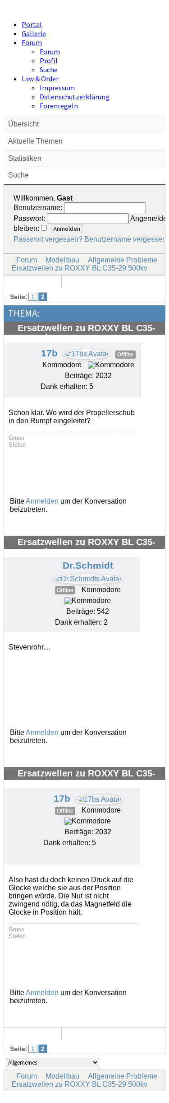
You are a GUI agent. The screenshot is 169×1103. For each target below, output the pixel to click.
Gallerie (34, 33)
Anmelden (42, 501)
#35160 (149, 793)
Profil (49, 60)
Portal (32, 24)
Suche (49, 69)
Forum (32, 42)
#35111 (150, 347)
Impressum (57, 87)
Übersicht (23, 124)
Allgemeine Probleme (122, 260)
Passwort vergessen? (48, 239)
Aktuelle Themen (35, 141)
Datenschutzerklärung (75, 96)
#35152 (149, 562)
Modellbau (62, 260)
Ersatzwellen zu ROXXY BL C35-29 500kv (79, 268)
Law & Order (40, 78)
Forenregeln (59, 105)
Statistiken (24, 158)
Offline (125, 354)
